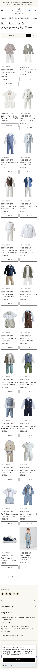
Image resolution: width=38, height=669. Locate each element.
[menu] (29, 11)
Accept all (19, 660)
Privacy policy (8, 665)
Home (3, 18)
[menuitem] (29, 11)
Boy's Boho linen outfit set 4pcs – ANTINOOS (26, 558)
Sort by (11, 35)
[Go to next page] (29, 577)
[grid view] (28, 35)
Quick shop (9, 83)
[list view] (33, 35)
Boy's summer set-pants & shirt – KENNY (8, 74)
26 (24, 577)
